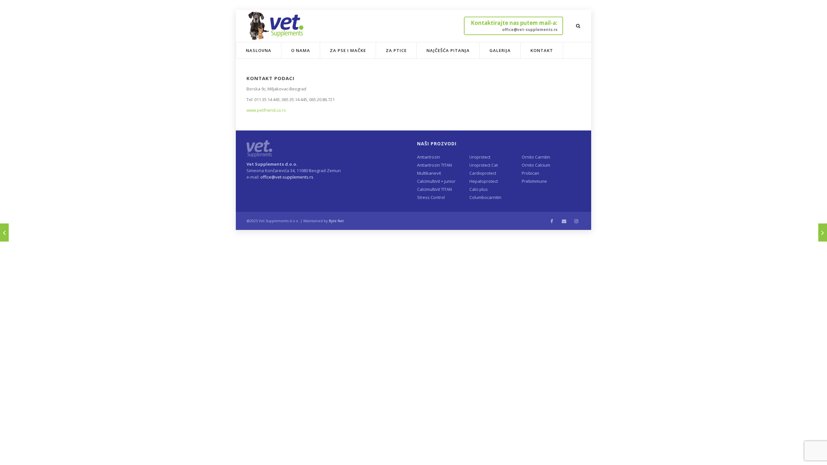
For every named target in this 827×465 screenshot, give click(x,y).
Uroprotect (479, 157)
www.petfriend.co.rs (266, 110)
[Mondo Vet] (4, 232)
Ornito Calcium (536, 165)
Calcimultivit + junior (436, 181)
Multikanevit (429, 173)
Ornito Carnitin (536, 157)
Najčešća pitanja (448, 50)
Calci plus (478, 189)
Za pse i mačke (348, 50)
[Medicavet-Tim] (822, 232)
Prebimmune (534, 181)
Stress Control (431, 197)
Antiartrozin (428, 157)
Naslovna (258, 50)
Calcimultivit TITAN (434, 189)
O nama (300, 50)
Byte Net (336, 220)
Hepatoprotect (483, 181)
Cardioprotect (482, 173)
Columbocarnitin (485, 197)
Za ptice (396, 50)
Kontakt (541, 50)
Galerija (500, 50)
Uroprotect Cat (483, 165)
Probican (530, 173)
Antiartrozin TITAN (434, 165)
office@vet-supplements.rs (286, 177)
